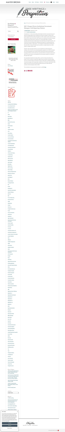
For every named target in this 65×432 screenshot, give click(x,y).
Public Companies (11, 283)
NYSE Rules (9, 259)
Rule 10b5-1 (10, 317)
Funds (9, 210)
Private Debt (10, 274)
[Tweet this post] (28, 70)
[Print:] (24, 71)
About (33, 2)
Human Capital (10, 223)
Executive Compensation (12, 190)
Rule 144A (9, 319)
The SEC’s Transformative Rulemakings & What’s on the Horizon (13, 384)
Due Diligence (10, 177)
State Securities (10, 339)
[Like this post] (30, 70)
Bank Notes (10, 116)
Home (30, 2)
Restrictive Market (11, 313)
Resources (48, 2)
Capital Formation (11, 129)
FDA (8, 195)
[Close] (17, 412)
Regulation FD (10, 300)
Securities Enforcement (11, 324)
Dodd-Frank (10, 175)
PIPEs (9, 267)
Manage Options (9, 428)
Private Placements (11, 278)
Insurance (9, 226)
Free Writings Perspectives (12, 24)
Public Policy (10, 287)
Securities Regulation (11, 328)
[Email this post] (26, 70)
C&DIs (9, 127)
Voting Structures (11, 365)
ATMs (9, 114)
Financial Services (11, 199)
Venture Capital (10, 360)
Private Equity (10, 276)
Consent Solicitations (11, 143)
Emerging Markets (11, 182)
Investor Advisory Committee (13, 234)
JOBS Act (9, 239)
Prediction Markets (11, 270)
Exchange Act (10, 188)
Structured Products (11, 345)
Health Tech (10, 214)
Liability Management (11, 241)
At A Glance (37, 2)
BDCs (9, 120)
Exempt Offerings (11, 192)
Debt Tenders (10, 162)
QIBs (8, 289)
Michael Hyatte (27, 30)
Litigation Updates (11, 247)
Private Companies (11, 272)
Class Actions (10, 133)
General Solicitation (11, 212)
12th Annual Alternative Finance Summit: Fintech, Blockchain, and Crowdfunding (13, 372)
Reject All (9, 425)
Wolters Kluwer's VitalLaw (12, 409)
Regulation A (10, 293)
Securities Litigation (11, 326)
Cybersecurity (10, 156)
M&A (9, 249)
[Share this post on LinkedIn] (31, 70)
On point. (41, 2)
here (45, 67)
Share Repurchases (11, 330)
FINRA (9, 201)
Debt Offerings (10, 160)
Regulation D (10, 298)
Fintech (9, 205)
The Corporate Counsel (11, 407)
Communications (10, 138)
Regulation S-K (10, 302)
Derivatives (9, 164)
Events (9, 186)
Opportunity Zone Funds (12, 261)
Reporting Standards (11, 308)
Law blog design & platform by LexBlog (53, 430)
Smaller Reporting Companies (13, 332)
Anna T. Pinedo (10, 65)
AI (8, 112)
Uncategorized (10, 354)
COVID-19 (9, 151)
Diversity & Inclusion (11, 173)
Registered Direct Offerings (12, 291)
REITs (9, 306)
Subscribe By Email (12, 35)
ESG (8, 184)
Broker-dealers (10, 125)
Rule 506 (9, 321)
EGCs (9, 179)
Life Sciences (10, 245)
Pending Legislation (11, 263)
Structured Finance (11, 343)
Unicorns (9, 356)
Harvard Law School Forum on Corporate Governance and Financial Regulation (13, 401)
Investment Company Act (12, 232)
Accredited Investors (11, 107)
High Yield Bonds (10, 218)
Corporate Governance (11, 147)
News (9, 257)
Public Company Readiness (12, 285)
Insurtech (9, 228)
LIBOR (9, 243)
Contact (57, 2)
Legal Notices (25, 425)
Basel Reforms (10, 118)
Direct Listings (10, 169)
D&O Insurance (10, 158)
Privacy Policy (29, 425)
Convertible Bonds (11, 145)
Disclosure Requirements (12, 171)
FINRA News (10, 203)
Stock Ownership (10, 341)
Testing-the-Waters (11, 352)
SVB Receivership (10, 347)
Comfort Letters (10, 135)
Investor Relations (11, 236)
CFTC (8, 131)
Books (54, 2)
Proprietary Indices (11, 280)
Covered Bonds (10, 149)
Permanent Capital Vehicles (12, 265)
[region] (10, 420)
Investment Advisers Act (12, 230)
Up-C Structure (10, 358)
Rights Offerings (10, 315)
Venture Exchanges (11, 362)
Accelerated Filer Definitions (12, 104)
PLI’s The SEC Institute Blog (12, 405)
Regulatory (9, 304)
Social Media (10, 334)
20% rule (9, 102)
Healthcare (9, 216)
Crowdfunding (10, 154)
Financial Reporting (11, 197)
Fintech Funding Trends (12, 387)
